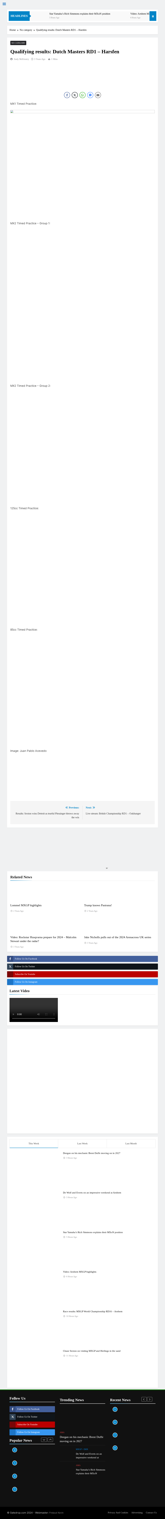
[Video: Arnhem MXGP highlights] (106, 18)
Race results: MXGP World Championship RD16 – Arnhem (92, 1311)
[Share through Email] (98, 95)
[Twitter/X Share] (75, 95)
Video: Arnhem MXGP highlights (132, 13)
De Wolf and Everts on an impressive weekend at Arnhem (92, 1192)
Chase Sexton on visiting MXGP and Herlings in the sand (92, 1350)
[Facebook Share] (67, 95)
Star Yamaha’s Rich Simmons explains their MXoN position (64, 13)
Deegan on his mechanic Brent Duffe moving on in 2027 (91, 1153)
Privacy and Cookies (118, 1512)
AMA (62, 1432)
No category (18, 43)
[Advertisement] (82, 1080)
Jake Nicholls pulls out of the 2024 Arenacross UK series (117, 937)
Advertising (137, 1512)
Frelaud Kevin (56, 1512)
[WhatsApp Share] (82, 95)
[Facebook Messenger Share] (90, 95)
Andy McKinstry (21, 59)
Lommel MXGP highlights (26, 905)
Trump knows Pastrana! (98, 905)
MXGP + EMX (82, 1449)
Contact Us (151, 1512)
